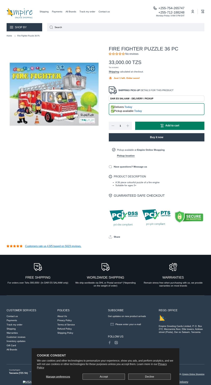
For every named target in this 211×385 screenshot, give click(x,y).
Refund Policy (64, 328)
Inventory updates (16, 341)
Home (9, 36)
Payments (12, 320)
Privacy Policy (64, 320)
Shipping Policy (65, 333)
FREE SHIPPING (38, 277)
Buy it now (156, 137)
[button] (202, 11)
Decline (149, 376)
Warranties (12, 333)
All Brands (12, 349)
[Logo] (20, 11)
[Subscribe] (150, 324)
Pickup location (126, 155)
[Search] (50, 27)
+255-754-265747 (171, 8)
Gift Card (11, 345)
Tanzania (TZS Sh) (18, 373)
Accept (104, 376)
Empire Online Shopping (193, 374)
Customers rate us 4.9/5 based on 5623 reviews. (53, 246)
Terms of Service (66, 324)
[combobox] (125, 27)
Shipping (114, 71)
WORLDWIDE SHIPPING (105, 277)
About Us (62, 316)
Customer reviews (16, 337)
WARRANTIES (173, 277)
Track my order (14, 324)
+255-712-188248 (171, 12)
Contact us (12, 316)
